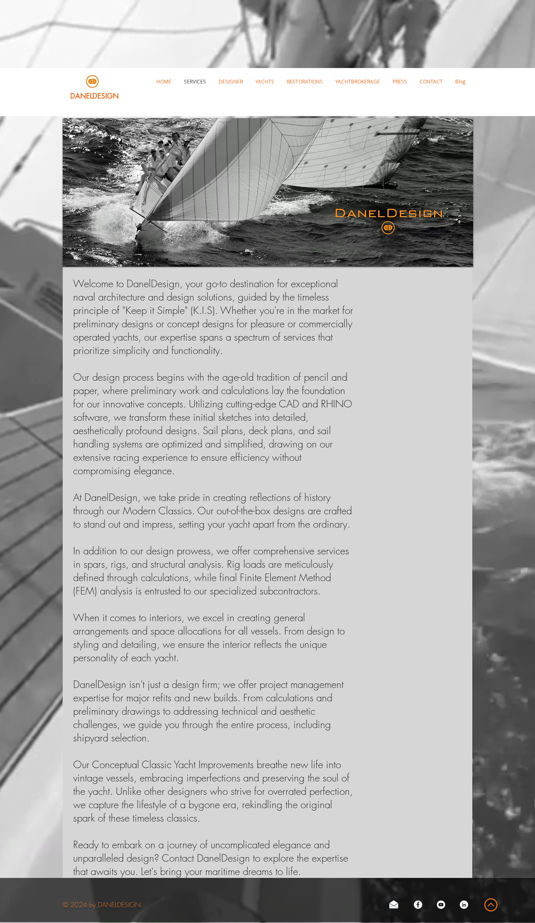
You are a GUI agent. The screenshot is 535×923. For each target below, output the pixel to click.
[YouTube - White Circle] (441, 904)
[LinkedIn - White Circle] (464, 904)
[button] (264, 81)
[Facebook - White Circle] (418, 904)
